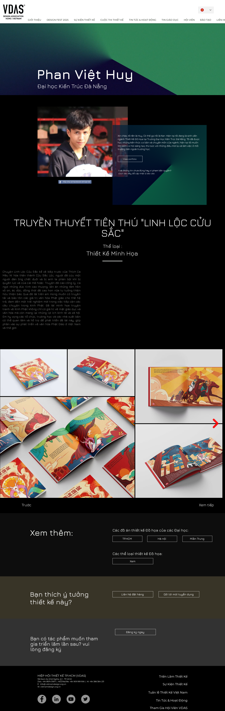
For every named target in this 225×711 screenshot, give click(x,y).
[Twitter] (85, 691)
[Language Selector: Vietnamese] (206, 10)
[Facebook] (42, 691)
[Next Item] (218, 415)
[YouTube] (71, 691)
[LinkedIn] (56, 691)
